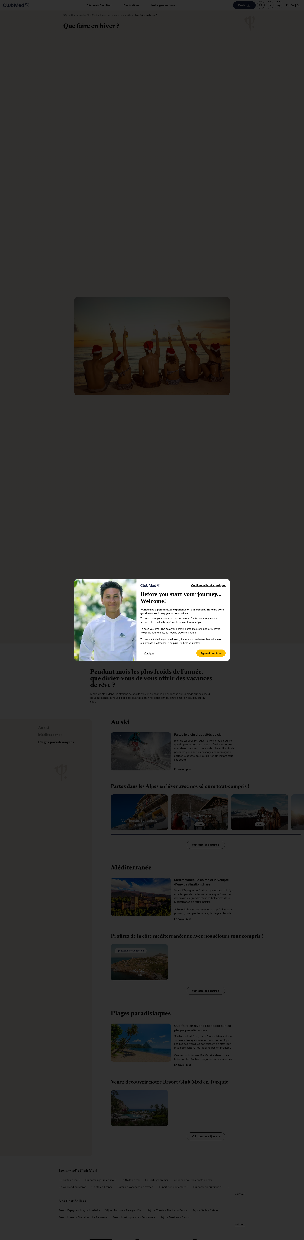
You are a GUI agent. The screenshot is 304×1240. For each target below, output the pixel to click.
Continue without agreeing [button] (208, 585)
